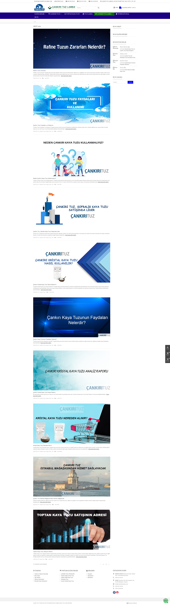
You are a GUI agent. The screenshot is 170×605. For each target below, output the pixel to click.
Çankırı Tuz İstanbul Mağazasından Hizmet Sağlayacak (48, 498)
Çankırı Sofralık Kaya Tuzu (67, 581)
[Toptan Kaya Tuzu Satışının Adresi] (71, 529)
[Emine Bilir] (116, 68)
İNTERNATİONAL (123, 14)
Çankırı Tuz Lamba (104, 14)
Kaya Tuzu (48, 131)
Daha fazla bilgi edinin (66, 75)
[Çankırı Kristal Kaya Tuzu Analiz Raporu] (71, 370)
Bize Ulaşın (37, 575)
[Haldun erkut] (116, 54)
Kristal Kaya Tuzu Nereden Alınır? (42, 445)
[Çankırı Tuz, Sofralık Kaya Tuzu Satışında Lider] (71, 209)
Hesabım (89, 574)
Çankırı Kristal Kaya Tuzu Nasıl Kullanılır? (44, 284)
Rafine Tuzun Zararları (39, 70)
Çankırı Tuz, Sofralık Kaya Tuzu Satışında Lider (46, 231)
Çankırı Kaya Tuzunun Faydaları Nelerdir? (45, 339)
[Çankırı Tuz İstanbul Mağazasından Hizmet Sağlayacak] (71, 476)
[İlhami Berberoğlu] (116, 47)
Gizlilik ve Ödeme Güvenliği (41, 574)
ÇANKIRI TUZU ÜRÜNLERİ (67, 574)
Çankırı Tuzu (55, 14)
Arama (130, 82)
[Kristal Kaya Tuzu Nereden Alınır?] (71, 423)
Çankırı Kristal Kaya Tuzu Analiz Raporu (44, 392)
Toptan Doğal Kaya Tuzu (67, 577)
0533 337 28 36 (82, 1)
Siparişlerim (90, 575)
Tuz (40, 78)
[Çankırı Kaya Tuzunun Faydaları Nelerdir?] (71, 317)
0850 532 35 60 (71, 1)
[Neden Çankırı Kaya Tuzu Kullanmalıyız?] (71, 156)
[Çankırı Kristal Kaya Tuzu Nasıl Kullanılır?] (71, 262)
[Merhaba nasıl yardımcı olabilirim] (165, 600)
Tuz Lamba (88, 14)
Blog (36, 17)
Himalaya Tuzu (64, 579)
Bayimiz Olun (59, 1)
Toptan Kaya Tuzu (73, 14)
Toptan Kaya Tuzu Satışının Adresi (42, 551)
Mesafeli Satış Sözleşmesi (40, 581)
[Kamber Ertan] (116, 61)
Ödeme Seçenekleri (39, 579)
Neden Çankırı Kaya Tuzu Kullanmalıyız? (44, 178)
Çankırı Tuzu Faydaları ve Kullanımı (43, 125)
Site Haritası (37, 577)
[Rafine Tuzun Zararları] (71, 48)
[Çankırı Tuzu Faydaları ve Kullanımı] (71, 103)
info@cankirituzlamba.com (44, 1)
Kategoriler (39, 14)
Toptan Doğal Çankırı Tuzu (67, 575)
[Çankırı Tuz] (54, 7)
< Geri (34, 21)
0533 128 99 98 (94, 1)
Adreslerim (90, 577)
